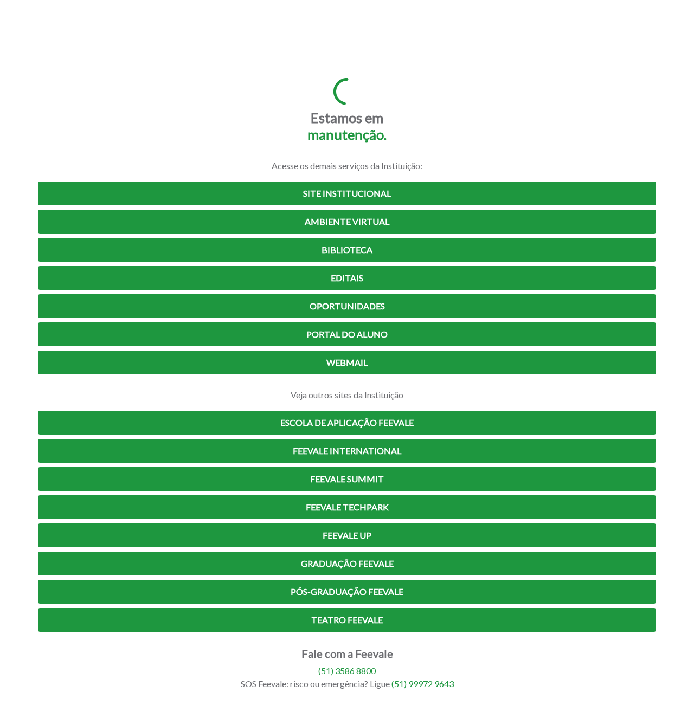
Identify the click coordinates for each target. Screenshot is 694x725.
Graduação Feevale (347, 563)
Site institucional (347, 193)
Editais (347, 278)
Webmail (347, 362)
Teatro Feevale (347, 619)
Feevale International (347, 450)
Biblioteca (347, 249)
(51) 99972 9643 (422, 683)
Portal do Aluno (347, 334)
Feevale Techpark (347, 507)
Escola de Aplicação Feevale (347, 422)
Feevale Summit (347, 479)
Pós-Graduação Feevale (347, 591)
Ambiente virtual (347, 221)
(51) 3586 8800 (347, 670)
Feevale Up (347, 535)
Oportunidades (347, 306)
